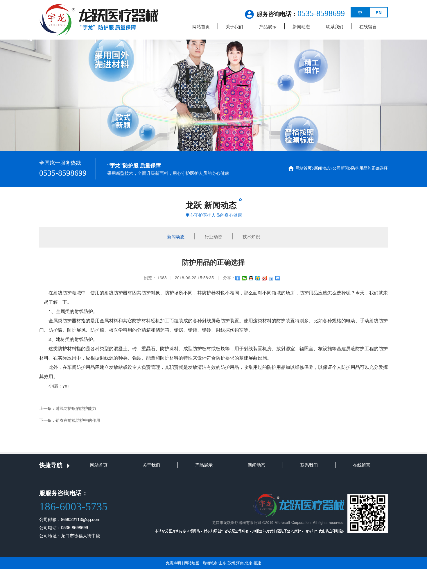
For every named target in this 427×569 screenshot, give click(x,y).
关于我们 (234, 26)
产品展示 (268, 26)
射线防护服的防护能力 (75, 408)
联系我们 (334, 26)
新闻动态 (301, 26)
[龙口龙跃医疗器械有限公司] (99, 19)
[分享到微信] (244, 278)
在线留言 (368, 26)
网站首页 (201, 26)
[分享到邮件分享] (277, 278)
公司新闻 (341, 168)
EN (379, 12)
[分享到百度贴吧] (271, 278)
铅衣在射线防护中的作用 (77, 420)
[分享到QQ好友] (251, 278)
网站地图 (191, 563)
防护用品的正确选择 (369, 168)
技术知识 (251, 236)
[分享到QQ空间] (257, 278)
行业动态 (213, 236)
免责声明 (173, 563)
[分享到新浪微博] (264, 278)
